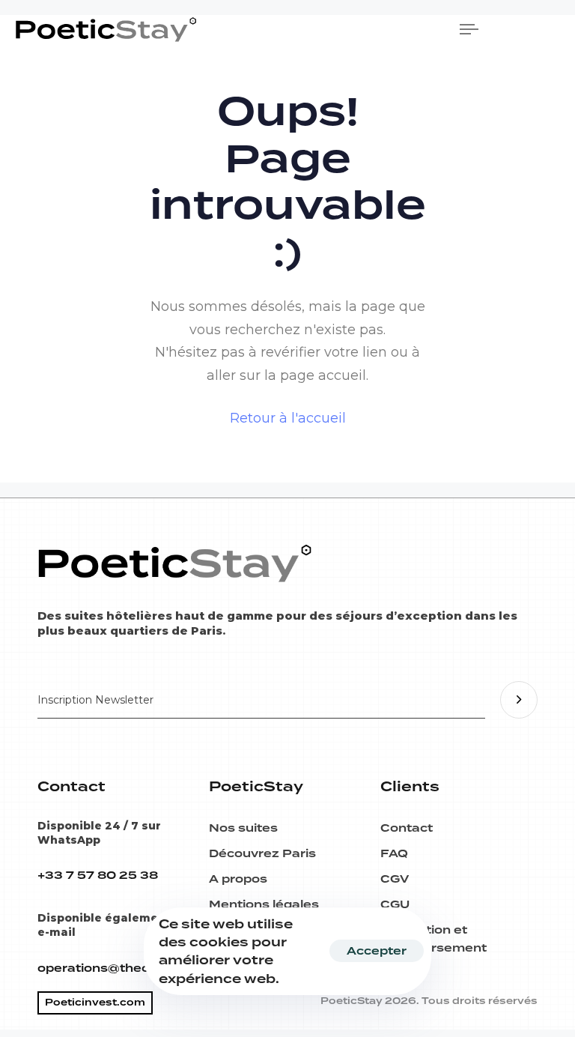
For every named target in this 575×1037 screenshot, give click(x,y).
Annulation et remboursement (433, 938)
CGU (395, 904)
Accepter (377, 950)
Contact (406, 827)
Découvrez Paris (262, 853)
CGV (394, 878)
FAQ (394, 853)
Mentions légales (264, 904)
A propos (238, 878)
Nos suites (243, 827)
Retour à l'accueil (288, 418)
